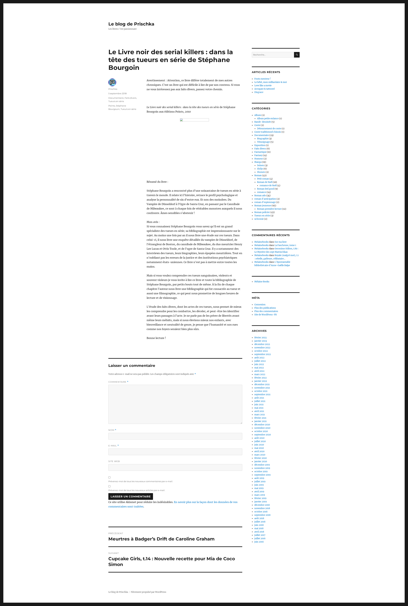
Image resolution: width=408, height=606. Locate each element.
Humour (258, 158)
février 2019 (260, 498)
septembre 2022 (262, 354)
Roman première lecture (269, 209)
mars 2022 (259, 374)
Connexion (260, 304)
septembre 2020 (262, 434)
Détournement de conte (269, 128)
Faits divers (130, 98)
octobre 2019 (261, 471)
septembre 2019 (262, 475)
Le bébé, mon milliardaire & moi (270, 82)
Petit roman (263, 178)
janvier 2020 (260, 461)
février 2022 (260, 377)
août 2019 (259, 478)
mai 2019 (259, 488)
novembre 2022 (262, 347)
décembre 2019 (262, 464)
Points (111, 105)
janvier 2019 (260, 501)
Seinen (260, 165)
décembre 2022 (262, 344)
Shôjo (260, 168)
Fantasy (258, 155)
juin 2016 (259, 541)
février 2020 (260, 458)
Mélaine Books (261, 281)
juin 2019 (259, 485)
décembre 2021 (262, 384)
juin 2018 (259, 525)
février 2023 (260, 337)
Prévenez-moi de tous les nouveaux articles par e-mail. (136, 490)
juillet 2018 (259, 521)
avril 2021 (259, 411)
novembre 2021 (262, 387)
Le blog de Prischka (131, 24)
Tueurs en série (116, 101)
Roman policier (262, 212)
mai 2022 (259, 367)
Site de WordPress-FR (265, 314)
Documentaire (116, 98)
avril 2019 (259, 491)
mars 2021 (259, 414)
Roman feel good (265, 188)
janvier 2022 (260, 381)
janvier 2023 (260, 341)
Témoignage (263, 142)
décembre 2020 (262, 424)
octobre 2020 (261, 431)
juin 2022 (259, 364)
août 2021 (259, 398)
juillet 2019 (260, 481)
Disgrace (258, 92)
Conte (257, 125)
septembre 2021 (262, 394)
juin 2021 (259, 404)
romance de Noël (268, 185)
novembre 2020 (262, 428)
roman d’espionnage (265, 202)
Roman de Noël (264, 182)
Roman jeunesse (262, 205)
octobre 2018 (260, 511)
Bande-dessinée (262, 122)
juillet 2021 (259, 401)
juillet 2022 (260, 361)
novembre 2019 (262, 468)
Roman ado (260, 195)
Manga (257, 162)
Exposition (259, 145)
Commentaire (118, 382)
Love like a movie (263, 85)
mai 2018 (258, 528)
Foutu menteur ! (262, 78)
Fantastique (260, 152)
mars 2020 (259, 454)
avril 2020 (259, 451)
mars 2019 (259, 495)
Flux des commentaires (266, 311)
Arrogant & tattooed (264, 89)
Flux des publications (265, 308)
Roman (258, 175)
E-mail (113, 445)
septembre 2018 (262, 515)
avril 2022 (259, 371)
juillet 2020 (260, 441)
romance (261, 192)
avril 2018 (259, 531)
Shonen (261, 172)
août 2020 (259, 438)
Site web (114, 461)
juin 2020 (259, 444)
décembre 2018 (262, 505)
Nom (112, 430)
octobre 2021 (260, 391)
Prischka (112, 89)
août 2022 (259, 357)
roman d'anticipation (265, 199)
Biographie (262, 138)
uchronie (259, 219)
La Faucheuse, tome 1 (285, 245)
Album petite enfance (268, 118)
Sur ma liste (281, 242)
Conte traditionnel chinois (267, 132)
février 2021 (260, 418)
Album (257, 115)
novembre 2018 (262, 508)
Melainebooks (261, 242)
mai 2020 (259, 448)
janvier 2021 (260, 421)
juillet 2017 (259, 535)
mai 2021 (258, 408)
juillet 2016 (260, 538)
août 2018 (259, 518)
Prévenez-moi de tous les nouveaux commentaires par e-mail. (140, 481)
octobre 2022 (261, 351)
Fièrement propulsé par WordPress (148, 592)
